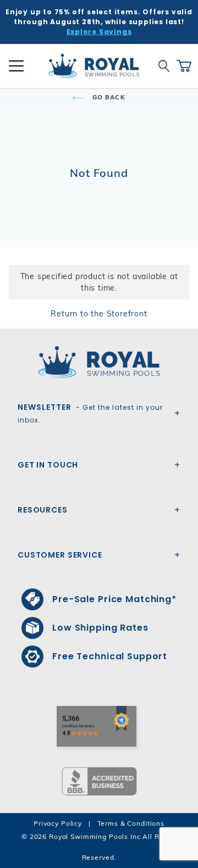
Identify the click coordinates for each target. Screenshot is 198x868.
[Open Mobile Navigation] (16, 66)
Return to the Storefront (99, 314)
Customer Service (60, 554)
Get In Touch (48, 464)
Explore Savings (99, 31)
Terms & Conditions (130, 823)
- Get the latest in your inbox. (90, 413)
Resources (43, 509)
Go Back (107, 97)
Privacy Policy (58, 823)
